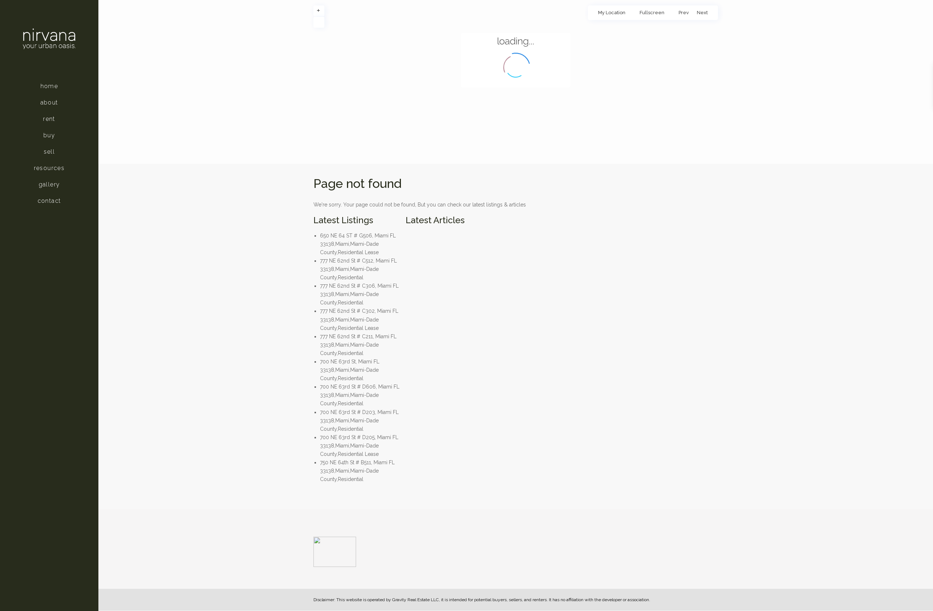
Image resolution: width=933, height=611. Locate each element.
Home (49, 86)
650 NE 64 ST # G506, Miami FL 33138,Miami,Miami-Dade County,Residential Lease (358, 244)
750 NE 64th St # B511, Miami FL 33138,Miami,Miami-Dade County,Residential (357, 471)
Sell (49, 151)
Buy (49, 135)
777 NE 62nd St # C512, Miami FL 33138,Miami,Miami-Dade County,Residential (358, 269)
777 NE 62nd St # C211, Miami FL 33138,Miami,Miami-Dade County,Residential (358, 345)
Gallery (49, 184)
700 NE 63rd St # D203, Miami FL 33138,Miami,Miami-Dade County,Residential (359, 420)
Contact (49, 200)
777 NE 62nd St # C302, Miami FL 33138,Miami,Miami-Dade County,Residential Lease (359, 319)
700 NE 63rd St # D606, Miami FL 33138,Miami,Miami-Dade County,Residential (359, 395)
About (49, 102)
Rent (49, 118)
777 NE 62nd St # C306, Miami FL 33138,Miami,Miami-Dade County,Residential (359, 294)
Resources (49, 168)
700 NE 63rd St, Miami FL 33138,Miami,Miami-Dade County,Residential (349, 370)
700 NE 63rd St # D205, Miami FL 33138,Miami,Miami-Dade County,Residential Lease (359, 445)
